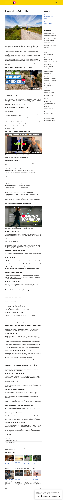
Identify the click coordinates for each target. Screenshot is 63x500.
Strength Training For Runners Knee (50, 87)
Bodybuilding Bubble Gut (48, 54)
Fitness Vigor (46, 47)
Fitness (45, 21)
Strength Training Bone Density (49, 120)
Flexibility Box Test (47, 106)
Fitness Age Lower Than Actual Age (50, 80)
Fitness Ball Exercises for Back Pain (50, 35)
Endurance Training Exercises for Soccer (51, 38)
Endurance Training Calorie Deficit (50, 66)
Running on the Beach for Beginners (50, 45)
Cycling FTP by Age (47, 52)
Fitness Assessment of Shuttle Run (50, 78)
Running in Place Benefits (48, 113)
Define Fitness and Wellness (49, 40)
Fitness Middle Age (47, 73)
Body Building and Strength (48, 16)
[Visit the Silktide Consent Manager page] (60, 496)
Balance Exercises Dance (48, 69)
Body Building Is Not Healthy (49, 42)
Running (45, 25)
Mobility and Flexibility (48, 23)
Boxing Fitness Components (49, 83)
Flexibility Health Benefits (48, 115)
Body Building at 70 (47, 101)
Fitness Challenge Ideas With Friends (50, 61)
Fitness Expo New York (48, 59)
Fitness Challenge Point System (49, 49)
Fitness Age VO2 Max (47, 64)
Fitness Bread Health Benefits (49, 92)
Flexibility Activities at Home (49, 33)
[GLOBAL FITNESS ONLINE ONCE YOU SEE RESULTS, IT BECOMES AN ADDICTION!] (10, 2)
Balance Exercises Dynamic (49, 118)
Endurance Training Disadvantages (50, 116)
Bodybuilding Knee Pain (48, 68)
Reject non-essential (46, 496)
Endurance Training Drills (48, 108)
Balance (45, 14)
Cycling (45, 18)
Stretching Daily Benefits (48, 111)
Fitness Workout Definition (48, 71)
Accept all (38, 496)
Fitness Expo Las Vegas (48, 90)
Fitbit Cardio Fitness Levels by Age (50, 50)
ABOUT (56, 2)
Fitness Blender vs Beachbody (49, 76)
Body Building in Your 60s (48, 85)
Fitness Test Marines (47, 57)
